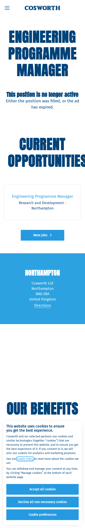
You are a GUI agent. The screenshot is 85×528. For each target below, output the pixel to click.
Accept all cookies (42, 489)
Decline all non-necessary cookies (42, 502)
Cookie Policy (25, 459)
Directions (42, 305)
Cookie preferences (42, 514)
